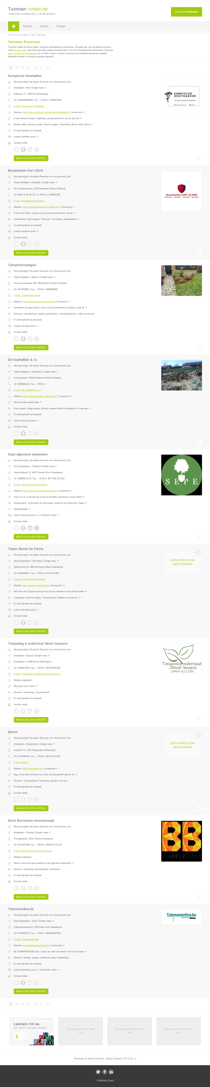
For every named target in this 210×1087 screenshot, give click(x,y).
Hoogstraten (32, 744)
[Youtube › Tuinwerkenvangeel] (36, 338)
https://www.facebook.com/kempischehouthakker (46, 112)
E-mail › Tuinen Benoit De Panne (29, 579)
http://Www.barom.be (33, 768)
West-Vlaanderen (22, 561)
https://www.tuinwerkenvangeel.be (39, 301)
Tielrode (36, 466)
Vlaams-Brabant (21, 182)
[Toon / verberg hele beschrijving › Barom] (64, 774)
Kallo (34, 921)
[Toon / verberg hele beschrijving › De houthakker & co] (64, 402)
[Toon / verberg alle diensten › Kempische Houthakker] (64, 124)
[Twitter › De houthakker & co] (16, 433)
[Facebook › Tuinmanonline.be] (23, 982)
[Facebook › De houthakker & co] (23, 433)
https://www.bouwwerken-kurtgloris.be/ (41, 207)
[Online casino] (33, 1032)
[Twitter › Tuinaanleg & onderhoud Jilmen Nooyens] (16, 711)
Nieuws (27, 26)
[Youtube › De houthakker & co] (36, 433)
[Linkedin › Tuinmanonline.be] (29, 982)
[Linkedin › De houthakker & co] (29, 433)
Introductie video (50, 515)
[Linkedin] (111, 1072)
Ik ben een (186, 11)
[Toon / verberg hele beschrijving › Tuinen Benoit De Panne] (64, 591)
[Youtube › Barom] (36, 799)
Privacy (111, 1080)
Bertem (35, 277)
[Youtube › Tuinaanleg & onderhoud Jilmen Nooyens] (36, 711)
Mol (28, 87)
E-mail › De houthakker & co (27, 390)
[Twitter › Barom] (16, 799)
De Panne (37, 561)
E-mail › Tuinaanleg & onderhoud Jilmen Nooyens (37, 674)
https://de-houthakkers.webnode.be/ (40, 396)
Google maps (39, 87)
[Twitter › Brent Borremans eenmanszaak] (16, 888)
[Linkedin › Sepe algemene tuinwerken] (29, 528)
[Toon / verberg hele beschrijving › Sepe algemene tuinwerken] (64, 497)
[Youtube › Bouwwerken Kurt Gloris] (36, 244)
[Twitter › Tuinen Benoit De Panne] (16, 622)
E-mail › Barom (21, 762)
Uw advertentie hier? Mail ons (80, 1030)
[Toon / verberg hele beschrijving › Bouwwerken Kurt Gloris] (64, 213)
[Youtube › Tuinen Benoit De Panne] (36, 622)
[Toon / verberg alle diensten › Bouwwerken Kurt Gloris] (64, 219)
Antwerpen (19, 87)
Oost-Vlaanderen (22, 466)
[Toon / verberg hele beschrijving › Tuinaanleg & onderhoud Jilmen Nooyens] (64, 686)
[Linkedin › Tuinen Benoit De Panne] (29, 622)
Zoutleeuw (36, 371)
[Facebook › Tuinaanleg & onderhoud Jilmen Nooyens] (23, 711)
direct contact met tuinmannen (22, 53)
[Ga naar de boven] (199, 158)
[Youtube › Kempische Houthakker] (36, 149)
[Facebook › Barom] (23, 799)
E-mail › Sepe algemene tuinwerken (30, 485)
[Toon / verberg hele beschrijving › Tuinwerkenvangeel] (64, 307)
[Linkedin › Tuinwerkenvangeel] (29, 338)
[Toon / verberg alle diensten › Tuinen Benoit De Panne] (64, 597)
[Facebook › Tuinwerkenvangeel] (23, 338)
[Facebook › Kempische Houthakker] (23, 149)
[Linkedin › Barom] (29, 799)
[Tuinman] (13, 26)
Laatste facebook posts (26, 136)
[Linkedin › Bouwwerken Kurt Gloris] (29, 244)
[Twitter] (98, 1072)
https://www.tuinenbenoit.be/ (36, 585)
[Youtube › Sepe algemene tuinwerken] (36, 528)
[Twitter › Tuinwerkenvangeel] (16, 338)
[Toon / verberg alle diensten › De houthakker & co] (64, 408)
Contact (60, 26)
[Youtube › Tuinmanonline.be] (36, 982)
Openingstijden (22, 509)
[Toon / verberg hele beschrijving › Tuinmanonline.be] (64, 951)
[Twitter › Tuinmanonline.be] (16, 982)
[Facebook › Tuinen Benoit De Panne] (23, 622)
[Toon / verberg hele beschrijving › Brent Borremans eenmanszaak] (64, 863)
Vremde (30, 832)
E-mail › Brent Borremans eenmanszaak (33, 851)
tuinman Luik (19, 50)
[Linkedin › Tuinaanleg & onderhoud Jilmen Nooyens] (29, 711)
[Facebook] (104, 1072)
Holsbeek (36, 182)
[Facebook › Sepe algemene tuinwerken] (23, 528)
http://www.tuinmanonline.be (36, 945)
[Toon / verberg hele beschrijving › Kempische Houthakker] (64, 118)
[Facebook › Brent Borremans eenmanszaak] (23, 888)
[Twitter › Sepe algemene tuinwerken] (16, 528)
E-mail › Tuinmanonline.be (26, 939)
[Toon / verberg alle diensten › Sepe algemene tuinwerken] (64, 503)
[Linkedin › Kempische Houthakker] (29, 149)
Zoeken (44, 26)
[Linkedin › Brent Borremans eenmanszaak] (29, 888)
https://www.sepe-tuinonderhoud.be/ (40, 491)
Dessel (29, 655)
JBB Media (102, 1080)
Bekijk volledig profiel (31, 158)
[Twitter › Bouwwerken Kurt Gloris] (16, 244)
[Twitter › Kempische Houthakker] (16, 149)
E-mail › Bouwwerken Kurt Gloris (29, 201)
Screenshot (78, 112)
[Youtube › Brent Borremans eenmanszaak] (36, 888)
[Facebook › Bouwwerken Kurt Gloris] (23, 244)
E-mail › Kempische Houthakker (29, 106)
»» (48, 67)
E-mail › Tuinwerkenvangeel (27, 295)
